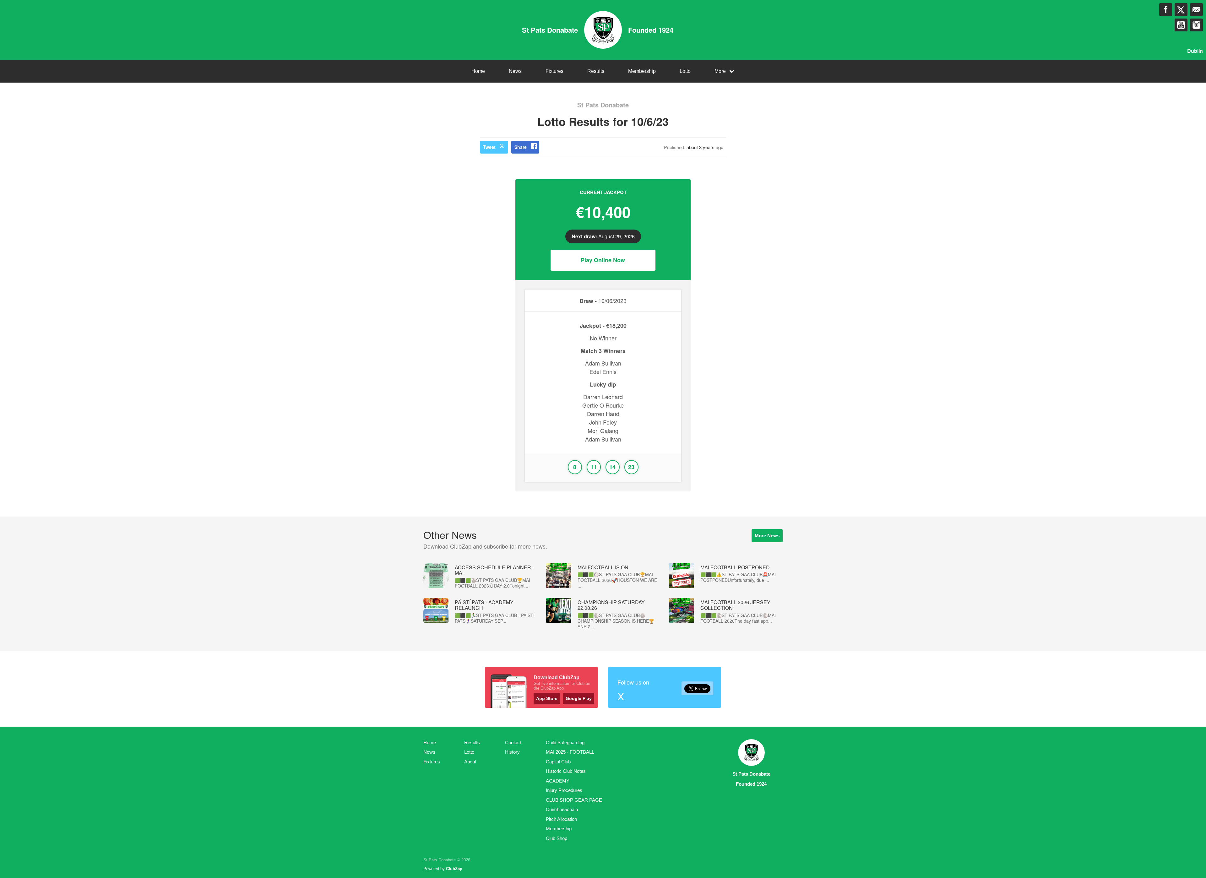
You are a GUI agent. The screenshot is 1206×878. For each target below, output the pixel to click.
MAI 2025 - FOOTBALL (570, 752)
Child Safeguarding (565, 742)
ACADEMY (557, 780)
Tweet (489, 147)
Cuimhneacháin (562, 809)
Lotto (685, 71)
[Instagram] (1196, 25)
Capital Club (558, 761)
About (470, 761)
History (512, 752)
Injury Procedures (564, 790)
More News (767, 535)
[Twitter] (1181, 9)
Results (595, 71)
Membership (642, 71)
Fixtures (554, 71)
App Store (546, 698)
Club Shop (556, 838)
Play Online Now (603, 260)
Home (478, 71)
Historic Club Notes (566, 771)
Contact (513, 742)
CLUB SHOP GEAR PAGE (574, 800)
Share (520, 147)
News (515, 71)
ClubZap (454, 868)
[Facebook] (1165, 9)
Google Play (579, 698)
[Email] (1196, 9)
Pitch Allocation (561, 819)
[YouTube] (1181, 25)
